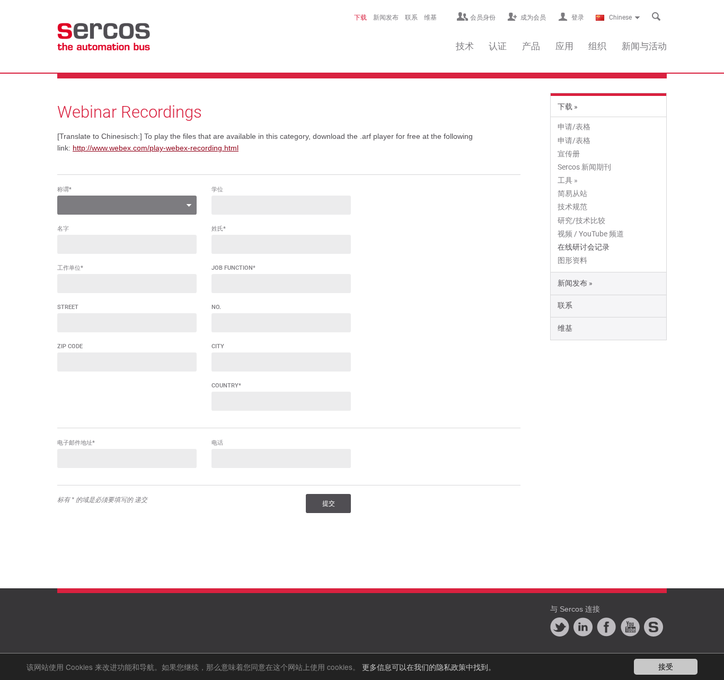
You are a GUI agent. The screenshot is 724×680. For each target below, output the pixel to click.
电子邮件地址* (76, 442)
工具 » (568, 180)
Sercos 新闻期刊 (584, 167)
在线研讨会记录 (584, 247)
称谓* (64, 189)
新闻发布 (386, 17)
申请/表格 (574, 126)
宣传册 (569, 153)
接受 (665, 666)
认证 (498, 46)
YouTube (630, 627)
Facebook (606, 627)
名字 (63, 228)
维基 (430, 17)
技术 (465, 46)
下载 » (568, 106)
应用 (564, 46)
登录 (577, 17)
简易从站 (572, 193)
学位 (217, 189)
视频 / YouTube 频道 (591, 233)
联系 (411, 17)
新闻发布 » (575, 283)
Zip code (70, 346)
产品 (531, 46)
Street (67, 307)
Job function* (233, 267)
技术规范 (572, 206)
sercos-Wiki (653, 627)
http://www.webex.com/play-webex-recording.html (156, 148)
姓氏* (218, 228)
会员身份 (483, 17)
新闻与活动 (644, 46)
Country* (226, 385)
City (217, 346)
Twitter (559, 627)
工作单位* (70, 267)
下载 (360, 17)
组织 (597, 46)
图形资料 (572, 260)
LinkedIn (583, 627)
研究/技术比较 (581, 220)
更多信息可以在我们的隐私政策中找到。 (429, 666)
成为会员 (533, 17)
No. (216, 307)
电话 (217, 442)
